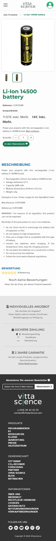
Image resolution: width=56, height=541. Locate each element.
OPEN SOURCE (16, 473)
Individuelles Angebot (29, 306)
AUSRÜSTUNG (16, 440)
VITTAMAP (14, 461)
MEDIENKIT (14, 497)
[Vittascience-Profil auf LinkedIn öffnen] (16, 528)
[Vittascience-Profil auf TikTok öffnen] (37, 528)
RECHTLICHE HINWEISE (22, 500)
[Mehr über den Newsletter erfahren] (49, 380)
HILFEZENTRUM (17, 445)
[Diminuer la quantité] (15, 137)
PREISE (12, 443)
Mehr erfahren (32, 131)
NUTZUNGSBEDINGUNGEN (23, 508)
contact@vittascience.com (28, 412)
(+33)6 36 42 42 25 (28, 409)
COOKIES (13, 503)
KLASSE (12, 437)
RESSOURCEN (16, 434)
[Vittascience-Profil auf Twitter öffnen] (10, 528)
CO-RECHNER (16, 464)
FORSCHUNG (15, 467)
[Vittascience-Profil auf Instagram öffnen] (32, 528)
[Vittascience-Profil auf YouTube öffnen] (21, 528)
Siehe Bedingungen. (28, 363)
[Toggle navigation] (6, 5)
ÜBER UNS (14, 494)
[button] (6, 77)
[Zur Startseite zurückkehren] (28, 5)
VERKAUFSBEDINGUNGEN (23, 511)
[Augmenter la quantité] (31, 137)
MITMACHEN (15, 478)
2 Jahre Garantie (29, 352)
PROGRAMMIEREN (18, 428)
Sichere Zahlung (29, 329)
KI (9, 431)
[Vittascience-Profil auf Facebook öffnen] (26, 528)
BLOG (11, 475)
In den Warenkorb (14, 144)
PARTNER (13, 470)
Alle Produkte (11, 14)
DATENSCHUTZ (16, 506)
